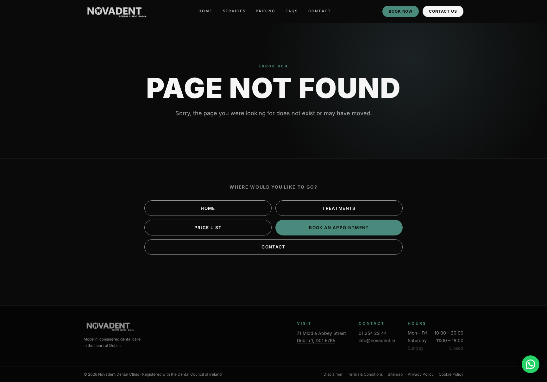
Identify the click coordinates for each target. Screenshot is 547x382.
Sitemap (395, 374)
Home (205, 11)
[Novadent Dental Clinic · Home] (116, 11)
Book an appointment (339, 227)
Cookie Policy (451, 374)
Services (234, 11)
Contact (319, 11)
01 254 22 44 (373, 333)
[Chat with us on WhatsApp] (530, 364)
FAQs (292, 11)
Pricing (265, 11)
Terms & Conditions (365, 374)
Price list (208, 227)
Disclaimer (333, 374)
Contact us (443, 11)
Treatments (338, 208)
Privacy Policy (421, 374)
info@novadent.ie (377, 340)
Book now (401, 11)
